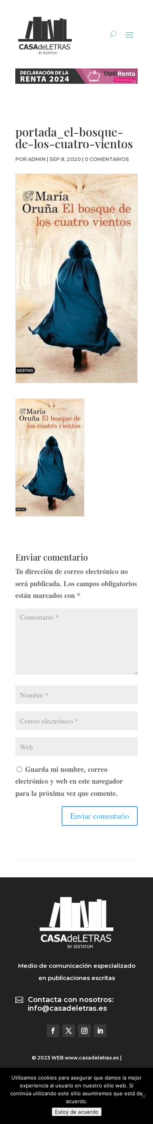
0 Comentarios (107, 159)
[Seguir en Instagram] (84, 1030)
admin (37, 159)
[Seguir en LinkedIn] (100, 1030)
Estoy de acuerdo (76, 1112)
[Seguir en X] (68, 1030)
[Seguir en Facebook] (53, 1030)
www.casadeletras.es (92, 1058)
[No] (143, 1096)
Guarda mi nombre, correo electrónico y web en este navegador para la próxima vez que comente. (69, 781)
